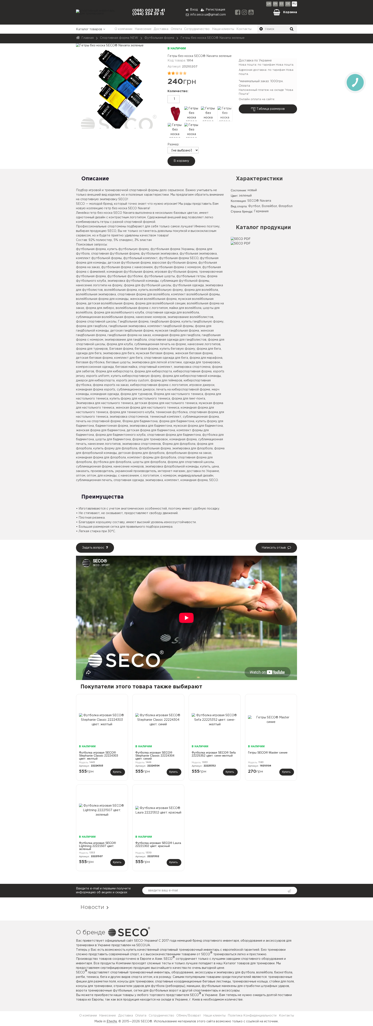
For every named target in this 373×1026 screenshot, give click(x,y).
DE (288, 4)
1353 (92, 853)
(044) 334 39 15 (148, 14)
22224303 (97, 766)
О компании (123, 29)
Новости (92, 907)
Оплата (176, 29)
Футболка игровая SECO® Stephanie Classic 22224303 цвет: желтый (98, 755)
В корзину (181, 161)
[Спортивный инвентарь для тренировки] (98, 12)
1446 (148, 762)
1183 (261, 762)
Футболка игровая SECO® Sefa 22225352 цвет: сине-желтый (214, 754)
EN (275, 4)
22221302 (153, 856)
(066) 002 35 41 (148, 10)
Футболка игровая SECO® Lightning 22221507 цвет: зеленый (97, 845)
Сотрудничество (197, 29)
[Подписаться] (288, 891)
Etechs (112, 1021)
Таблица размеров (270, 109)
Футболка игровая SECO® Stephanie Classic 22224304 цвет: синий (154, 755)
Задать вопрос (93, 547)
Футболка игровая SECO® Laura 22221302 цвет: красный (158, 844)
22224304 (153, 766)
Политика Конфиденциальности (252, 1015)
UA (269, 4)
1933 (205, 762)
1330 (149, 853)
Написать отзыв (274, 547)
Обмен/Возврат (188, 1015)
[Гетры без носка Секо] (175, 113)
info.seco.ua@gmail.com (208, 14)
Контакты (243, 29)
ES (281, 4)
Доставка (161, 29)
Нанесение (143, 29)
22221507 (97, 856)
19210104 (265, 766)
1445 (92, 762)
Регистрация (215, 9)
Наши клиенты (223, 29)
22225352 (210, 766)
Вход (194, 9)
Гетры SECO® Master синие (268, 752)
